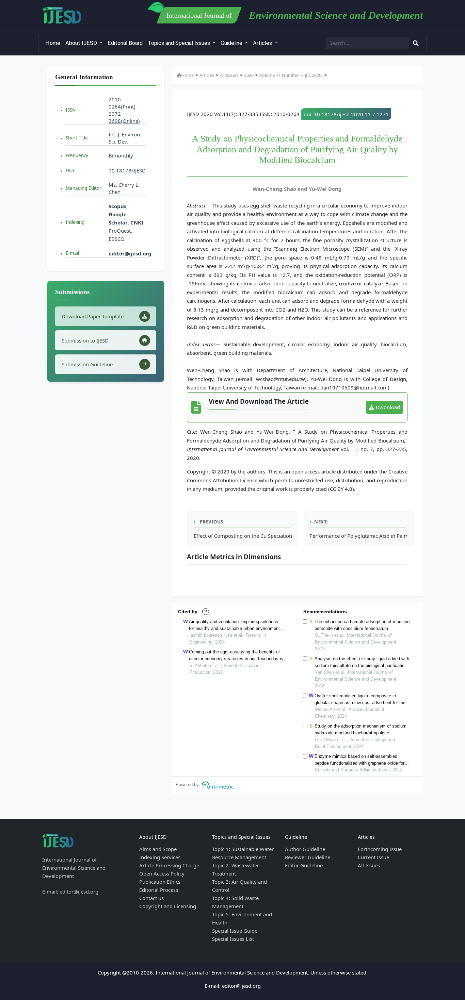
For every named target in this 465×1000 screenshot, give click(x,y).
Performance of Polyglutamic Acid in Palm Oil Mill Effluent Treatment (358, 535)
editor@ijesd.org (130, 253)
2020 (249, 75)
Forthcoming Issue (380, 849)
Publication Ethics (159, 881)
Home (52, 43)
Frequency (77, 155)
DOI (70, 170)
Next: (321, 522)
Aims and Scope (158, 849)
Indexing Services (159, 857)
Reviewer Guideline (307, 857)
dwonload (388, 407)
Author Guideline (305, 849)
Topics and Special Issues (179, 43)
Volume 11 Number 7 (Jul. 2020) (291, 75)
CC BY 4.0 (341, 488)
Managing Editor (83, 188)
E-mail (72, 253)
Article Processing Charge (169, 865)
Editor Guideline (304, 865)
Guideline (232, 43)
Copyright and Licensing (167, 906)
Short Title (77, 138)
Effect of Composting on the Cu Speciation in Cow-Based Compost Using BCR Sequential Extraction (243, 535)
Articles (263, 43)
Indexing (75, 222)
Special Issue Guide (234, 930)
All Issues (229, 75)
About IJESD (81, 43)
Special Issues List (233, 938)
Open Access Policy (162, 873)
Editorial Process (158, 889)
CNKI (136, 222)
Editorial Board (125, 43)
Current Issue (373, 857)
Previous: (211, 522)
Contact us (151, 898)
